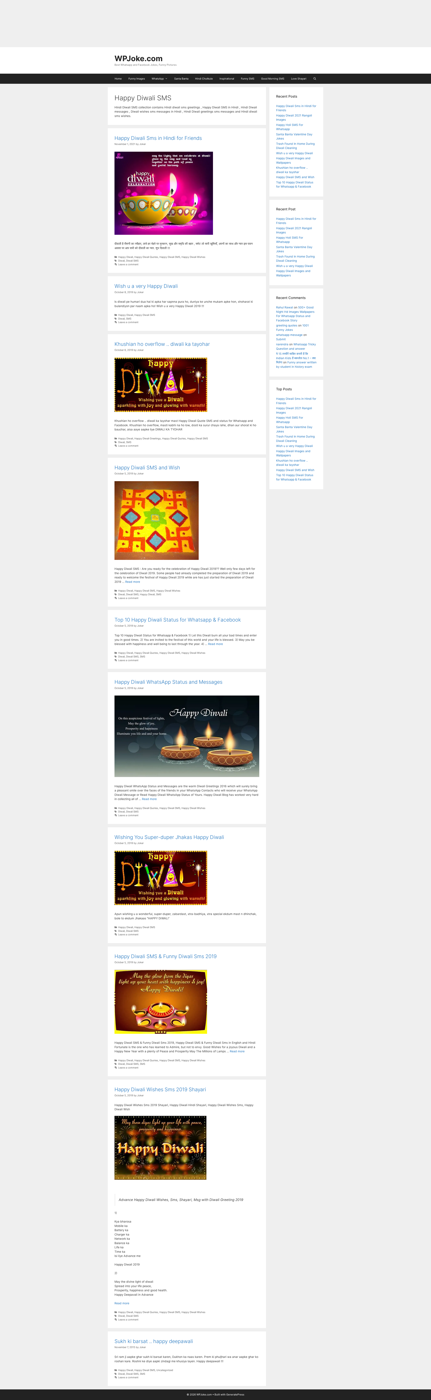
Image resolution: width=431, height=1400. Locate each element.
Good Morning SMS (272, 78)
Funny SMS (247, 78)
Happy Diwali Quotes (146, 256)
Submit (281, 339)
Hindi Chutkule (204, 78)
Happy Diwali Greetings (147, 438)
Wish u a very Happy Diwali (146, 286)
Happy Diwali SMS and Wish (147, 467)
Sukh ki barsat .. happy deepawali (153, 1341)
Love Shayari (298, 78)
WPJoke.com (138, 58)
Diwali (121, 260)
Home (118, 78)
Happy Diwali (125, 256)
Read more (132, 581)
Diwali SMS (132, 260)
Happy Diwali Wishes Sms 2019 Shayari (160, 1089)
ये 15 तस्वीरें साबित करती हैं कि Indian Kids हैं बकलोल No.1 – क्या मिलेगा (296, 358)
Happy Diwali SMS (169, 256)
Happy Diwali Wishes (193, 256)
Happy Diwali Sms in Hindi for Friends (158, 138)
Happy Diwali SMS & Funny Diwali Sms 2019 (165, 956)
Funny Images (136, 78)
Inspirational (227, 78)
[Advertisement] (101, 23)
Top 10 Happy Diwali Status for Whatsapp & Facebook (177, 620)
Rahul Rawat (284, 307)
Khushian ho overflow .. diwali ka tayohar (162, 344)
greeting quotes (286, 325)
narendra (282, 344)
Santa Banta (181, 78)
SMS (128, 318)
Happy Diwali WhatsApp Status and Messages (168, 682)
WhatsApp (158, 78)
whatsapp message (289, 335)
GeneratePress (235, 1394)
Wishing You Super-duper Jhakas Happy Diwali (169, 837)
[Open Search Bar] (315, 79)
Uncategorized (164, 1370)
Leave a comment (128, 264)
